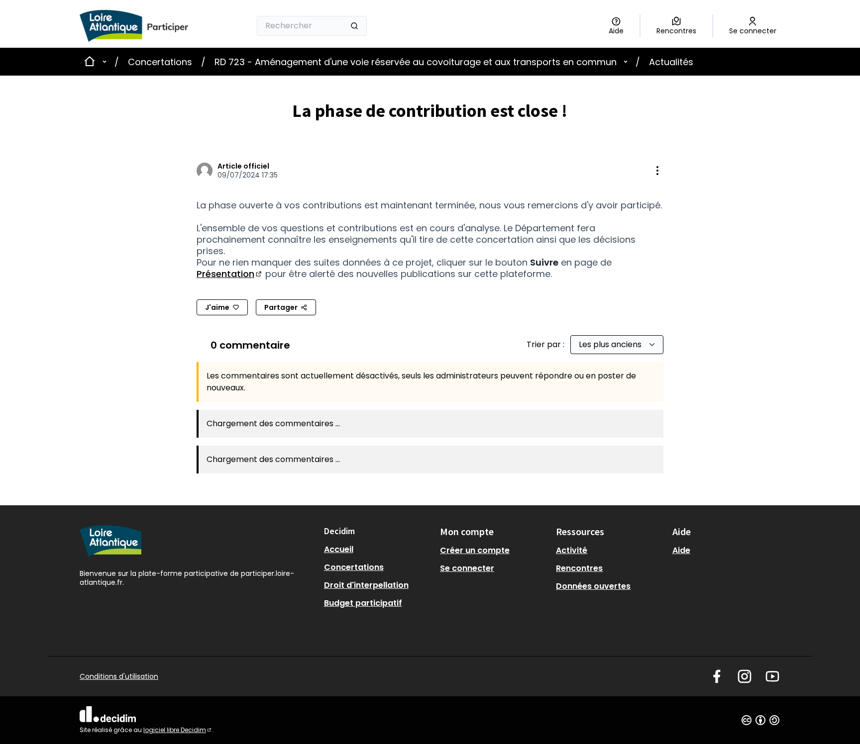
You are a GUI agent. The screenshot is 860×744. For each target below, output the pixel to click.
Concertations (160, 62)
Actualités (671, 62)
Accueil (338, 549)
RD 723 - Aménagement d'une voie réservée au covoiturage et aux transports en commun (416, 62)
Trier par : (546, 344)
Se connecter (467, 568)
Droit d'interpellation (366, 585)
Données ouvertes (593, 586)
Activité (571, 550)
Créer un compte (475, 550)
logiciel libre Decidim (178, 730)
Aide (681, 550)
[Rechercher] (354, 25)
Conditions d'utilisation (119, 676)
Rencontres (579, 568)
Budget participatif (363, 603)
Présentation (230, 274)
